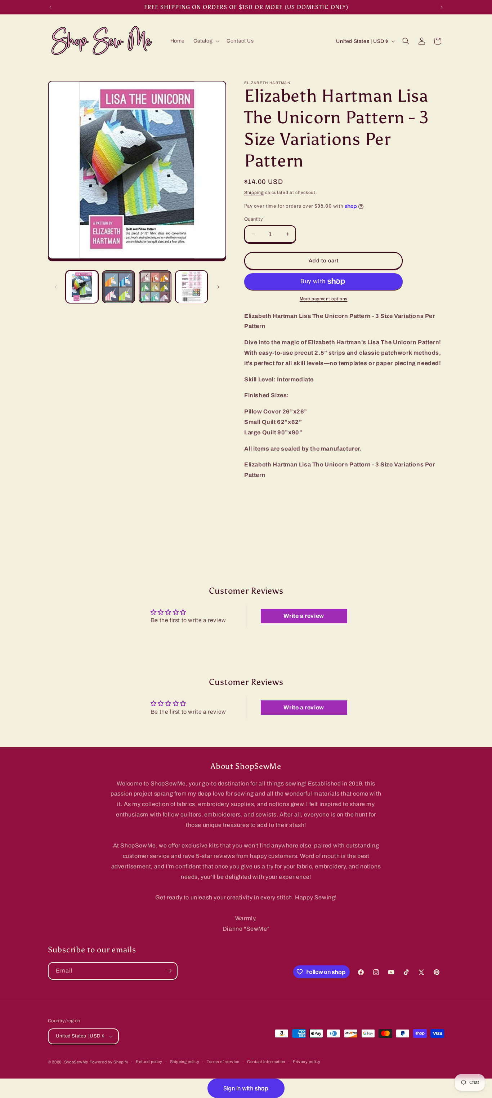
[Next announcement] (441, 7)
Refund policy (149, 1061)
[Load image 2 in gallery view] (118, 286)
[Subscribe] (169, 971)
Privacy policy (307, 1061)
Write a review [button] (303, 616)
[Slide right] (218, 287)
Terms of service (223, 1061)
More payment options (324, 298)
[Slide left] (56, 287)
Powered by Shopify (109, 1062)
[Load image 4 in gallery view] (191, 286)
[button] (205, 41)
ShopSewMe (76, 1062)
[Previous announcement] (50, 7)
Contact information (266, 1061)
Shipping (254, 192)
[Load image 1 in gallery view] (82, 286)
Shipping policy (185, 1061)
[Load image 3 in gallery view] (155, 286)
